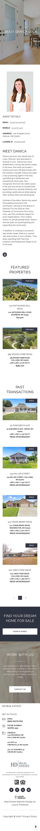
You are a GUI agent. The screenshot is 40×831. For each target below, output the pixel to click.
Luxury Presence (20, 805)
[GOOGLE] (29, 790)
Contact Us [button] (20, 689)
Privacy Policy (30, 816)
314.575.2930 (17, 128)
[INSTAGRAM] (17, 790)
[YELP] (23, 790)
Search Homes (20, 631)
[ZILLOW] (5, 254)
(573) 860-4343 (12, 728)
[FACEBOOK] (11, 790)
